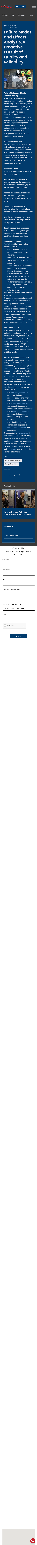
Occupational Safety (11, 464)
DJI (13, 15)
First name (5, 560)
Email (4, 579)
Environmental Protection (13, 460)
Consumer (21, 15)
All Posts (5, 15)
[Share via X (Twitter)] (10, 475)
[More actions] (32, 26)
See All (31, 486)
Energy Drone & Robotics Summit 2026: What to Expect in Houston (17, 513)
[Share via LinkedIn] (14, 475)
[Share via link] (19, 475)
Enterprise (7, 469)
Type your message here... (11, 589)
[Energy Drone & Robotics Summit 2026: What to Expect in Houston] (18, 499)
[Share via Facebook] (5, 475)
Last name (6, 569)
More (31, 15)
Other (4, 614)
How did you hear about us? (12, 604)
